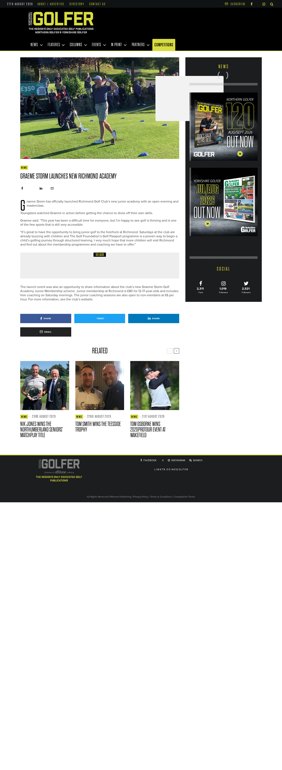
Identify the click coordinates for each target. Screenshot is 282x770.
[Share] (22, 188)
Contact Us (97, 4)
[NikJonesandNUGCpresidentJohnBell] (44, 385)
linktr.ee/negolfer (171, 469)
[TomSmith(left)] (99, 385)
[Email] (52, 188)
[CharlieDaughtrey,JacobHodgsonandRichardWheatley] (34, 265)
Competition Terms (184, 496)
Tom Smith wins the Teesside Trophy (98, 426)
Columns (76, 44)
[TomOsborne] (154, 385)
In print (116, 44)
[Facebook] (251, 3)
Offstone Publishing (120, 496)
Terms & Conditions (161, 496)
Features (54, 44)
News (34, 44)
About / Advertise (51, 4)
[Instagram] (264, 3)
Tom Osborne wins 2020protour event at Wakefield (148, 429)
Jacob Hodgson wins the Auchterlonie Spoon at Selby (93, 268)
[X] (257, 3)
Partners (138, 44)
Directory (77, 4)
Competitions (163, 44)
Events (96, 44)
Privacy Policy (140, 496)
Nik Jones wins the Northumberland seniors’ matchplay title (41, 429)
